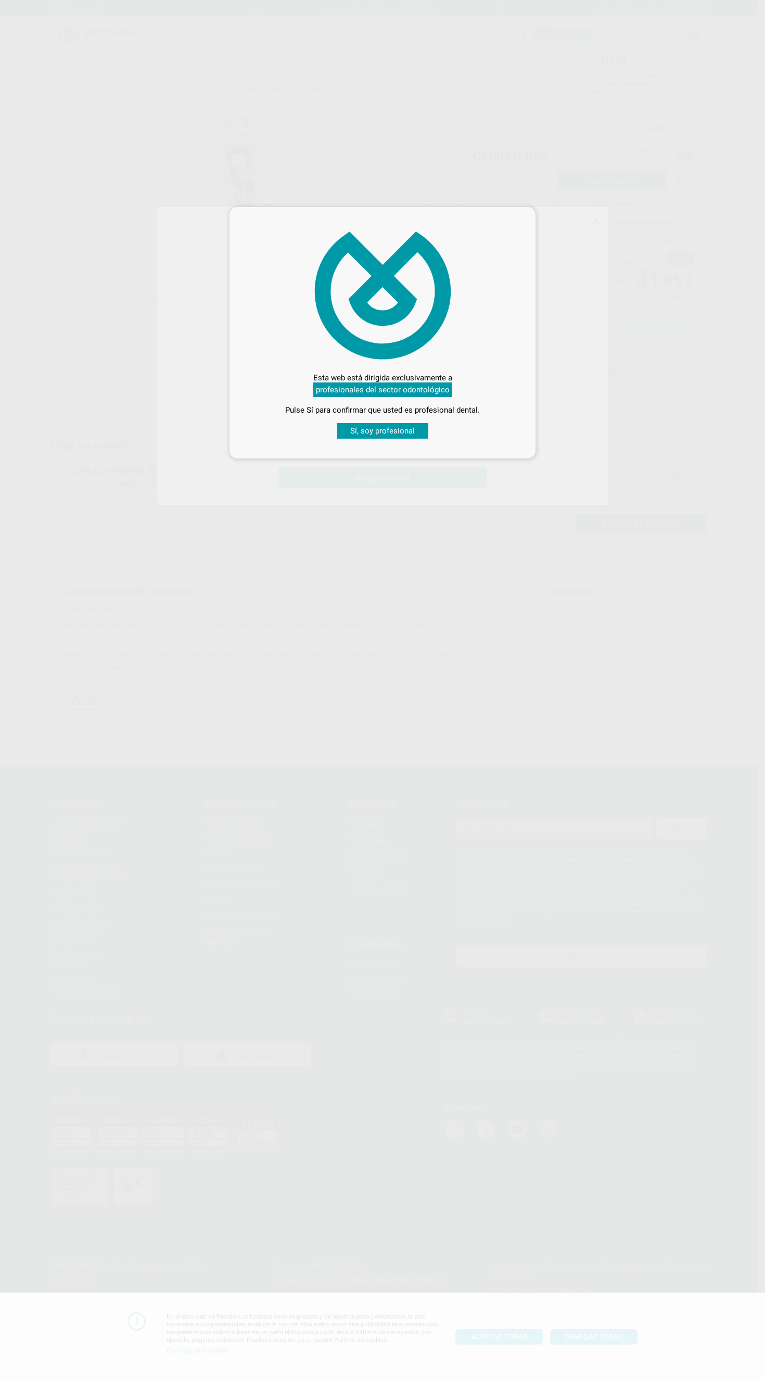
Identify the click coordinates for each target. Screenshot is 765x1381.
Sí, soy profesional (382, 431)
